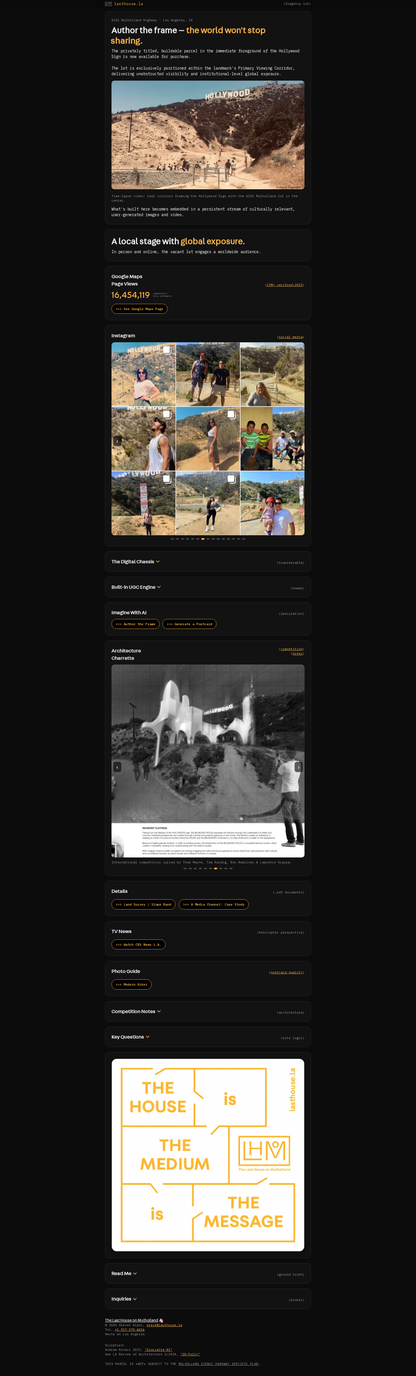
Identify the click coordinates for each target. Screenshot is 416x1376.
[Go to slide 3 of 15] (182, 539)
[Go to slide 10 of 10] (231, 868)
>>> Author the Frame (135, 624)
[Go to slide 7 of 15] (203, 539)
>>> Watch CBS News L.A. (138, 944)
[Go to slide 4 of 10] (200, 868)
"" (158, 1350)
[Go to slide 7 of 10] (215, 868)
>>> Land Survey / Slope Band (143, 904)
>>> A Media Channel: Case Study (214, 904)
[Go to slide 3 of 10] (195, 868)
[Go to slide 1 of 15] (172, 539)
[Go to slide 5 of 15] (192, 539)
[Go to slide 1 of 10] (185, 868)
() (285, 285)
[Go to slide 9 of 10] (226, 868)
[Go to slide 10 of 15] (218, 539)
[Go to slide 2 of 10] (190, 868)
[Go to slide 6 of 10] (210, 868)
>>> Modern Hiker (131, 984)
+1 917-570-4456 (130, 1330)
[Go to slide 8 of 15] (208, 539)
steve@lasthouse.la (164, 1325)
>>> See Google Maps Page (139, 309)
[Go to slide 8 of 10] (220, 868)
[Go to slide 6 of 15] (198, 539)
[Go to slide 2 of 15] (177, 539)
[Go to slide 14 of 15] (238, 539)
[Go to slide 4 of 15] (187, 539)
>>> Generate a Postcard (189, 624)
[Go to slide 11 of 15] (223, 539)
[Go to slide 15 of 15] (243, 539)
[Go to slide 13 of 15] (233, 539)
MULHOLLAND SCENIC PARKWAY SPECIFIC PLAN (218, 1364)
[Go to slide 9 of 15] (213, 539)
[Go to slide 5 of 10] (205, 868)
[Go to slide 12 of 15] (228, 539)
